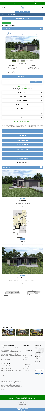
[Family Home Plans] (22, 7)
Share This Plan (23, 144)
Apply (36, 81)
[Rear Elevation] (22, 260)
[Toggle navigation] (41, 28)
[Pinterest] (33, 1)
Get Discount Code (22, 158)
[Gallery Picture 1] (12, 293)
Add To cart (23, 131)
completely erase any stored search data (26, 398)
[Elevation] (22, 47)
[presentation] (3, 332)
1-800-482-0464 (39, 352)
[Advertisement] (22, 315)
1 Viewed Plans (23, 154)
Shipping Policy (28, 352)
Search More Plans (23, 18)
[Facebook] (35, 1)
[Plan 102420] (36, 332)
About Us (26, 359)
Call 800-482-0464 (22, 11)
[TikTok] (41, 1)
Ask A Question (23, 140)
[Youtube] (39, 1)
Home (2, 14)
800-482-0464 (24, 162)
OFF (25, 63)
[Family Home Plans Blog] (43, 1)
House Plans (7, 14)
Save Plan (23, 135)
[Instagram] (37, 1)
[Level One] (22, 223)
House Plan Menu (6, 28)
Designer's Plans (23, 149)
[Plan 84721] (22, 332)
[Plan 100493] (8, 332)
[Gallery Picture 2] (33, 293)
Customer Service (28, 350)
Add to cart (23, 76)
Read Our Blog (27, 362)
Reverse (22, 198)
